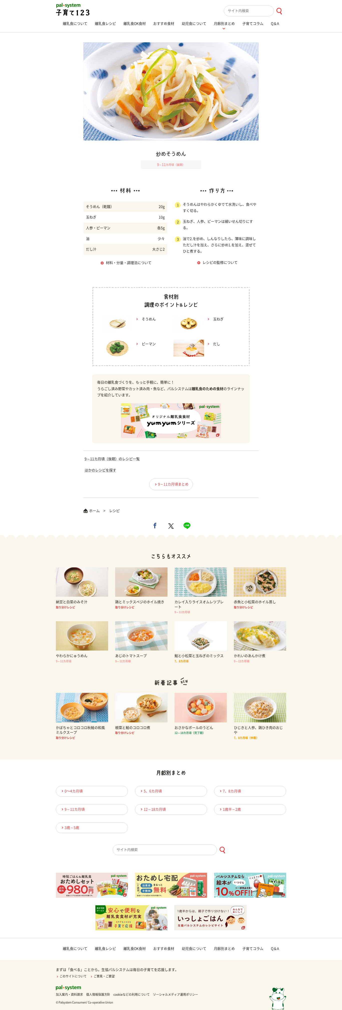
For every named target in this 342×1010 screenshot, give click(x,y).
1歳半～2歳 (232, 809)
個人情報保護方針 (98, 994)
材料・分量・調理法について (128, 263)
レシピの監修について (220, 262)
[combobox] (255, 11)
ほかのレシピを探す (100, 470)
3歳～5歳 (72, 827)
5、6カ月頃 (153, 791)
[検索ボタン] (279, 11)
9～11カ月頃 (75, 809)
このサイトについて (73, 976)
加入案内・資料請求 (69, 994)
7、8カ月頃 (232, 791)
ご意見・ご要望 (104, 976)
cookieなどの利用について (131, 994)
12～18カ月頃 (155, 809)
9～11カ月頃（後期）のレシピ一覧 (112, 459)
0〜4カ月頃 (74, 791)
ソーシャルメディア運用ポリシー (175, 994)
